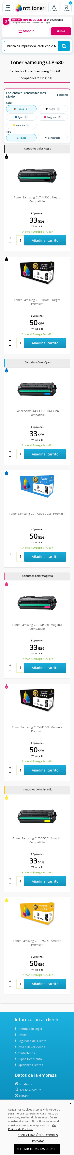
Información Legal (30, 1029)
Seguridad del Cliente (32, 1041)
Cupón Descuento (30, 1059)
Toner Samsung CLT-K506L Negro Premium (37, 302)
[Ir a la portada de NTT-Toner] (31, 7)
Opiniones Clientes (30, 1065)
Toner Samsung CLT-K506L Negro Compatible (37, 199)
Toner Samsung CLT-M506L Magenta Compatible (37, 627)
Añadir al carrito (45, 240)
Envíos (22, 1035)
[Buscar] (64, 46)
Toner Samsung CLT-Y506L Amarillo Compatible (37, 840)
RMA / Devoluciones (31, 1047)
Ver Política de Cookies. (32, 1127)
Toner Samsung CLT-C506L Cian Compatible (37, 413)
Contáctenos (26, 1053)
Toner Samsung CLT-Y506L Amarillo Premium (37, 943)
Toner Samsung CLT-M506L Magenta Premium (37, 729)
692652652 (33, 1090)
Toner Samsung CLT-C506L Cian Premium (37, 513)
